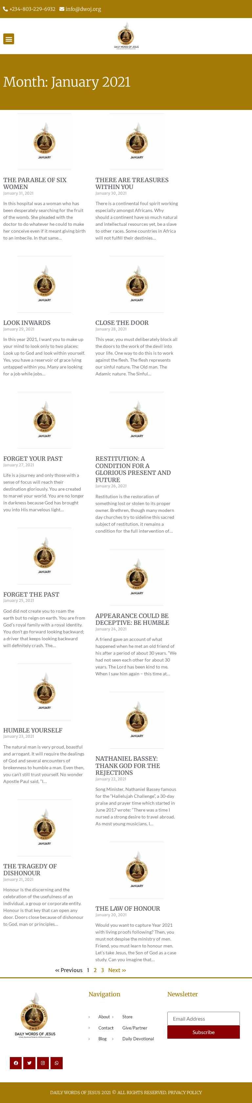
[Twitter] (29, 1063)
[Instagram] (43, 1063)
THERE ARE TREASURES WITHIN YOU (132, 183)
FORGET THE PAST (31, 594)
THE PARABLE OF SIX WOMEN (35, 183)
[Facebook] (16, 1063)
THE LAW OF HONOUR (127, 908)
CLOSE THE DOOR (122, 323)
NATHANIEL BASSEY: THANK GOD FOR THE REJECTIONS (127, 765)
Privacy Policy (185, 1092)
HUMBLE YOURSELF (32, 730)
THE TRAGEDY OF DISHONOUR (30, 869)
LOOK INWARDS (27, 323)
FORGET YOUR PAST (33, 458)
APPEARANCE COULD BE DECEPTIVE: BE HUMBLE (132, 619)
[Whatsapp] (56, 1063)
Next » (117, 970)
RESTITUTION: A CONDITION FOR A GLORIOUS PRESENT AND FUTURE (133, 469)
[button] (8, 38)
